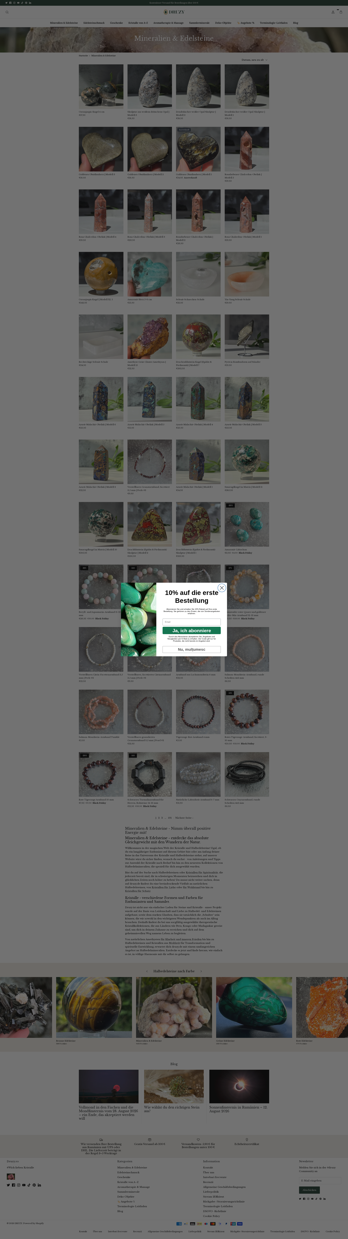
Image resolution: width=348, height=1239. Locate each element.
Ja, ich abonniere (192, 630)
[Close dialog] (222, 588)
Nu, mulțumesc (191, 649)
